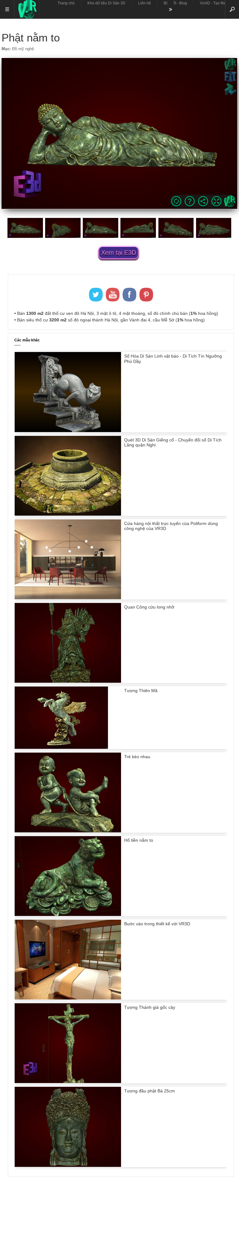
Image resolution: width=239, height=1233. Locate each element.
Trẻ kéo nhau (137, 756)
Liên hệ (144, 3)
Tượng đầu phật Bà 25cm (149, 1090)
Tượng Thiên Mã (140, 690)
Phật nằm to (31, 37)
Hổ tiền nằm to (138, 840)
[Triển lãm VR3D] (26, 9)
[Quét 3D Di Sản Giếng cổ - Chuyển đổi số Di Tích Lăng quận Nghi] (68, 514)
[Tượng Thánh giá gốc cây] (68, 1081)
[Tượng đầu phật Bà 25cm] (68, 1165)
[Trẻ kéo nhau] (68, 830)
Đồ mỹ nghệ (23, 48)
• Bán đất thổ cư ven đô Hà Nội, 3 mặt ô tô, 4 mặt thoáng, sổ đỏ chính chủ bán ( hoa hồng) (116, 313)
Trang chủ (66, 3)
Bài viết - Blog (175, 3)
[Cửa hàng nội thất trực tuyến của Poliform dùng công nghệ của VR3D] (68, 597)
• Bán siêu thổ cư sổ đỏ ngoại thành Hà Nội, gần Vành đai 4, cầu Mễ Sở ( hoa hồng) (109, 319)
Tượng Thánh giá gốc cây (149, 1007)
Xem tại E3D (118, 252)
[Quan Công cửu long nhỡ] (68, 681)
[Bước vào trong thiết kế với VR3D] (68, 997)
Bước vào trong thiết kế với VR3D (157, 923)
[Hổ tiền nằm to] (68, 914)
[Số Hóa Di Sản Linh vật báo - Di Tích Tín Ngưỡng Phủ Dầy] (68, 430)
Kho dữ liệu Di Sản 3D (106, 3)
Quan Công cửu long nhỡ (149, 606)
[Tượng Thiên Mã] (61, 747)
